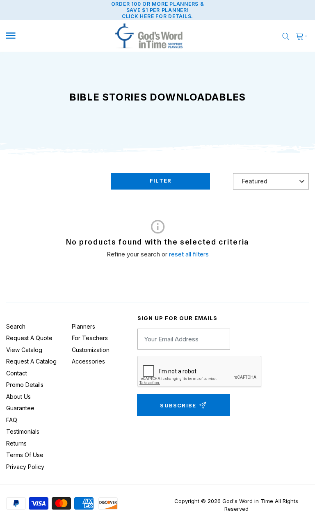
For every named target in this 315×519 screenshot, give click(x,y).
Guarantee (20, 408)
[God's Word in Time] (149, 36)
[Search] (286, 35)
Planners (83, 326)
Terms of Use (24, 454)
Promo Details (24, 384)
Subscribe (178, 405)
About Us (18, 396)
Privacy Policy (25, 466)
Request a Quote (29, 337)
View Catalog (24, 349)
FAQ (11, 419)
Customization (91, 349)
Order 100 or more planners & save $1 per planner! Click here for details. (157, 10)
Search (15, 326)
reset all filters (189, 254)
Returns (16, 443)
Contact (16, 373)
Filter (160, 180)
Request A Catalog (31, 361)
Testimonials (22, 431)
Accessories (88, 361)
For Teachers (90, 337)
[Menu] (42, 36)
